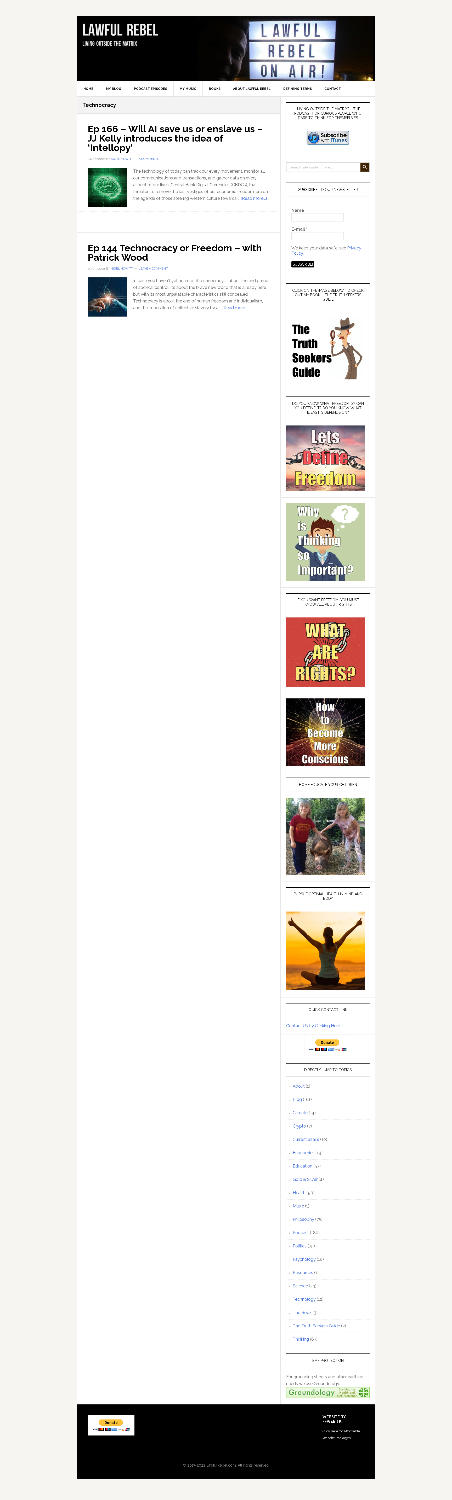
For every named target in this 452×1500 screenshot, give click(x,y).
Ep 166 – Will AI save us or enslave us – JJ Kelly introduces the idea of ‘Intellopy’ (175, 138)
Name (297, 210)
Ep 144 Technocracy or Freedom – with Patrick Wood (175, 252)
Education (302, 1166)
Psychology (304, 1259)
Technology (304, 1299)
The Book (302, 1312)
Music (298, 1206)
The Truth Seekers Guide (316, 1325)
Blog (297, 1099)
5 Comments (149, 159)
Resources (303, 1272)
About (299, 1086)
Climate (300, 1112)
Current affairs (306, 1139)
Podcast (301, 1232)
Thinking (301, 1339)
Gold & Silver (305, 1179)
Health (299, 1192)
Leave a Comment (153, 268)
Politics (300, 1246)
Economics (303, 1152)
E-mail (299, 229)
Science (300, 1285)
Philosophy (303, 1219)
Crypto (299, 1126)
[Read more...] (254, 198)
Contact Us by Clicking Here (313, 1025)
